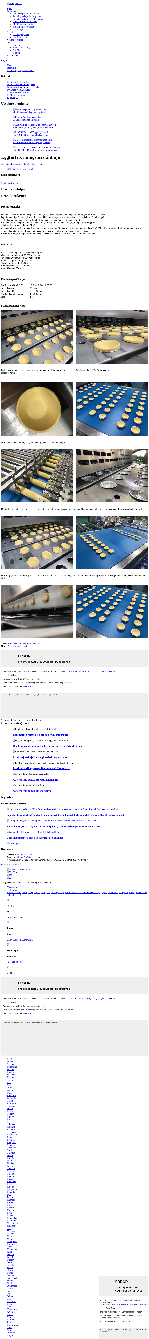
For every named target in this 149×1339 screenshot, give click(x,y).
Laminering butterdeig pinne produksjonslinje (40, 734)
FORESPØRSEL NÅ (11, 864)
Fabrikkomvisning (21, 47)
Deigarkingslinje (126, 892)
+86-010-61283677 (24, 854)
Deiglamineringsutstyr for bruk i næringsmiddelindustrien (47, 745)
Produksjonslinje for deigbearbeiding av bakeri (41, 757)
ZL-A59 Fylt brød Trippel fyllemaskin (30, 135)
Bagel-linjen (18, 29)
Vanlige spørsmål (15, 40)
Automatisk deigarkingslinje (20, 892)
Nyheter (10, 32)
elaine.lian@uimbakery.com (20, 939)
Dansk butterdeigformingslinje (25, 643)
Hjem (9, 8)
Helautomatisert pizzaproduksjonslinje (82, 892)
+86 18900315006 (15, 917)
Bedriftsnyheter (20, 37)
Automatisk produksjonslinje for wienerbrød (33, 127)
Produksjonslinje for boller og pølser (29, 19)
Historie (16, 53)
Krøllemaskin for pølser (23, 26)
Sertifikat (17, 50)
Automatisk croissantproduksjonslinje (35, 779)
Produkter (11, 11)
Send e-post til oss (9, 183)
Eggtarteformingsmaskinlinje (26, 120)
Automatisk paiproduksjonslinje (32, 790)
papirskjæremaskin (109, 892)
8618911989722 (14, 962)
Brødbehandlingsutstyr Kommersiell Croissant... (41, 768)
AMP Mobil (12, 890)
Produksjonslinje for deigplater (27, 16)
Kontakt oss (12, 55)
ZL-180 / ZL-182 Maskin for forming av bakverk (35, 150)
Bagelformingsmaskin (18, 646)
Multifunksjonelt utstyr (23, 24)
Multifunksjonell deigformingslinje (29, 112)
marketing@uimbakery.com (27, 857)
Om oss (16, 45)
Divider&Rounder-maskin (25, 21)
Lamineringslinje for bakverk (26, 13)
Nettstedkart (12, 887)
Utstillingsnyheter (21, 34)
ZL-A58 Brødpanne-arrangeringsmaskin (31, 142)
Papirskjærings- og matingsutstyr (49, 892)
